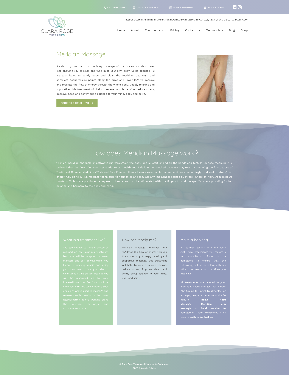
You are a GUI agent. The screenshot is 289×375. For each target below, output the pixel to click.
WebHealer (164, 364)
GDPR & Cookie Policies (144, 368)
